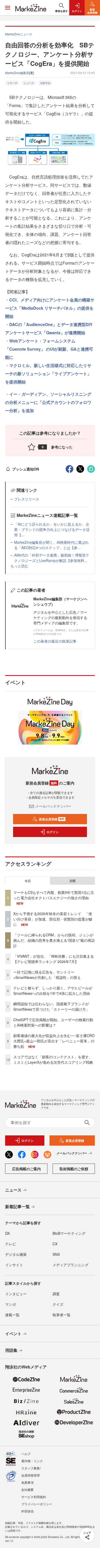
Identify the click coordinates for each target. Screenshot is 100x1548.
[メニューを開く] (7, 7)
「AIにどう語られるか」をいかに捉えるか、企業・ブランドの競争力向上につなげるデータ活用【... (51, 529)
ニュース (29, 83)
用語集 (11, 1350)
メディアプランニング (70, 1264)
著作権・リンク (32, 1461)
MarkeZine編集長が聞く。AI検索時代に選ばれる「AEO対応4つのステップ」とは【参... (51, 545)
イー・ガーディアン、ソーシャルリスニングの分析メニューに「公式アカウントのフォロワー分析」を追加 (48, 402)
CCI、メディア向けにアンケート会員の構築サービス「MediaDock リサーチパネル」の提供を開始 (49, 308)
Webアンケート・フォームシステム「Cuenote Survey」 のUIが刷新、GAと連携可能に (49, 349)
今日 (28, 880)
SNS (56, 1254)
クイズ (58, 1304)
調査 (56, 1293)
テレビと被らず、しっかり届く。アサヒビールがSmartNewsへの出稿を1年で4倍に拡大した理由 (52, 990)
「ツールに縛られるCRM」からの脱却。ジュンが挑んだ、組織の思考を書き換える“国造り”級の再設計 (54, 940)
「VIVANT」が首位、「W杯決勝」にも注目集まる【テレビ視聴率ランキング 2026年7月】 (53, 959)
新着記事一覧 (17, 1206)
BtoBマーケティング (69, 1233)
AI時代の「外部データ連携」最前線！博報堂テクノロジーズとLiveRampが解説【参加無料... (51, 557)
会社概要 (27, 1489)
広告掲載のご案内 (26, 1168)
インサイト (14, 1264)
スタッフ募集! (31, 1468)
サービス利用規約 (33, 1496)
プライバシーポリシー (36, 1504)
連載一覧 (12, 1314)
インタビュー (16, 1293)
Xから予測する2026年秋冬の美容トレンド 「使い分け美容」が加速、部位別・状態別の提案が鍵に (52, 919)
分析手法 (45, 83)
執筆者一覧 (62, 1314)
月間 (72, 880)
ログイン (52, 832)
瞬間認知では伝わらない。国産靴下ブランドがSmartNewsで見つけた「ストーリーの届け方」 (51, 1006)
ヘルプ (26, 1453)
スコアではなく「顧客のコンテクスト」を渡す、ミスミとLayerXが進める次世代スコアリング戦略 (53, 1059)
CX (55, 1243)
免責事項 (27, 1482)
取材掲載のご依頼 (73, 1168)
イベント (13, 1333)
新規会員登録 (51, 819)
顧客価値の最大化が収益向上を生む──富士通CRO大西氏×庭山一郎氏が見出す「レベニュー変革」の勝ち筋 (54, 1041)
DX (7, 1233)
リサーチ (12, 83)
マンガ (10, 1304)
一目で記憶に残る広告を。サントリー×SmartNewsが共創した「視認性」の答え (47, 974)
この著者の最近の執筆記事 (54, 641)
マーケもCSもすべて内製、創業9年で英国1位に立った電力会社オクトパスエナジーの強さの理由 (53, 895)
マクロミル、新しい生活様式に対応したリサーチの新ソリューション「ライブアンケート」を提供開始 (48, 373)
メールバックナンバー (53, 806)
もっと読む (19, 565)
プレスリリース (26, 498)
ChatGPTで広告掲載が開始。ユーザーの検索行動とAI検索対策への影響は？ (53, 1022)
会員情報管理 (30, 1475)
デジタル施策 (16, 1254)
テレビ (10, 1243)
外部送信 (27, 1511)
